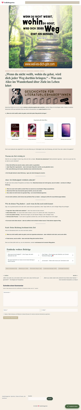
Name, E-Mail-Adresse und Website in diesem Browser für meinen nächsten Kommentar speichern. (27, 314)
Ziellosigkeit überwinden (63, 268)
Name (6, 310)
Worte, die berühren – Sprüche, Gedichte (34, 2)
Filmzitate (23, 70)
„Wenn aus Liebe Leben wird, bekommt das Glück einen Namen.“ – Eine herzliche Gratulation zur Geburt (61, 277)
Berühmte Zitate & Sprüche (12, 70)
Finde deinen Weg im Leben (36, 268)
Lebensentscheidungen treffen (50, 268)
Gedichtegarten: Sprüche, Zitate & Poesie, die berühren (14, 397)
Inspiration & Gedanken (33, 70)
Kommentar (7, 292)
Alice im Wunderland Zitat (11, 268)
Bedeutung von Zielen (23, 268)
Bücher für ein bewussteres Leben (57, 2)
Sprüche (42, 70)
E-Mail (44, 310)
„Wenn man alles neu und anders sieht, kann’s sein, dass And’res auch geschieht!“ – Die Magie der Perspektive (21, 277)
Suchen (30, 396)
